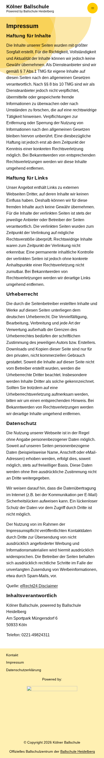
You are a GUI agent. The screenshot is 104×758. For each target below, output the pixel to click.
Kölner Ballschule (27, 6)
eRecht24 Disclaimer (39, 586)
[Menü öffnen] (92, 8)
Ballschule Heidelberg (77, 751)
